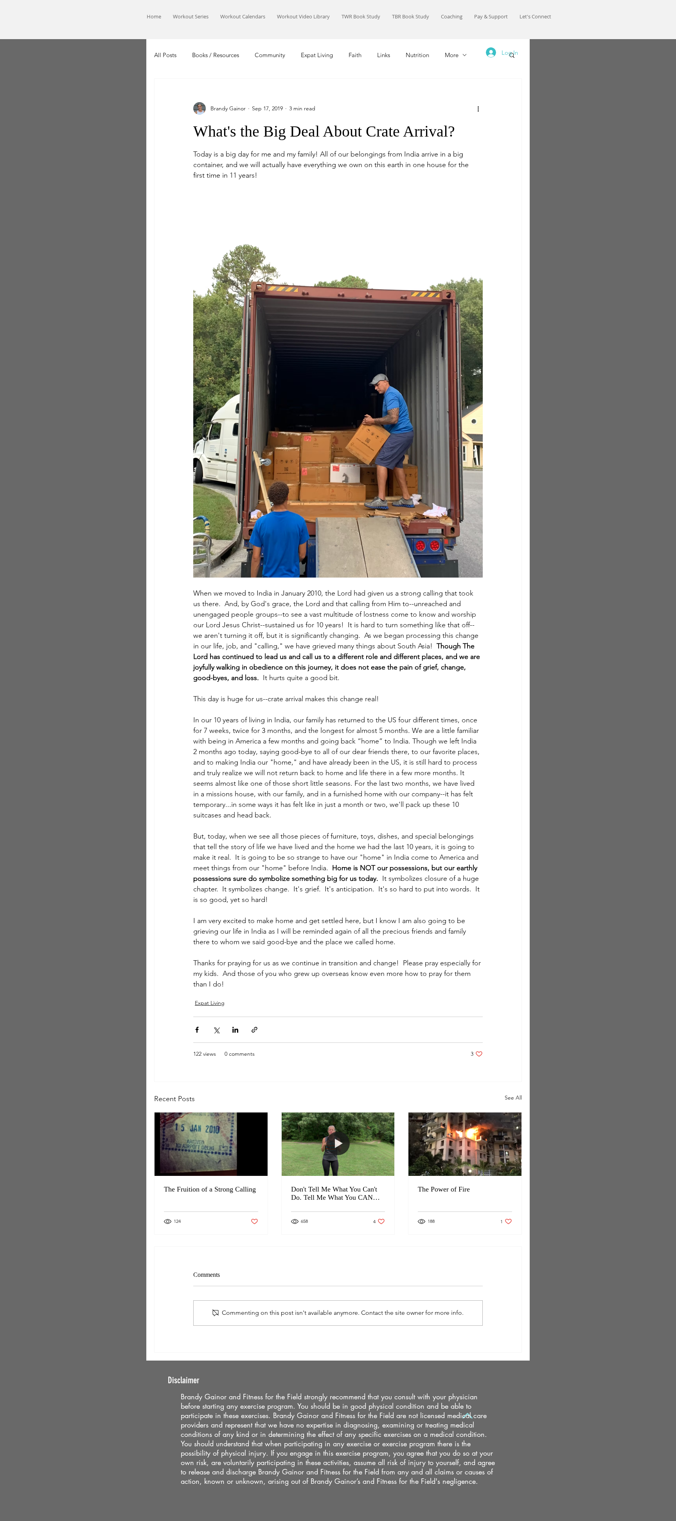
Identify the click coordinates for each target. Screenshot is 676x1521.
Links (383, 55)
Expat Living (317, 55)
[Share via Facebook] (197, 1029)
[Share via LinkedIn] (235, 1029)
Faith (355, 55)
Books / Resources (215, 55)
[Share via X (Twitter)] (216, 1029)
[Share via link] (254, 1029)
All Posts (165, 55)
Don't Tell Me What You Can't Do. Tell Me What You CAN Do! (334, 1193)
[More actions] (478, 108)
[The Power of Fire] (464, 1144)
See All (513, 1097)
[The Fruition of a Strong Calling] (211, 1144)
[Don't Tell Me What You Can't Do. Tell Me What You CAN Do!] (338, 1144)
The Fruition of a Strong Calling (210, 1189)
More (451, 55)
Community (270, 55)
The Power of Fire (444, 1189)
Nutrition (417, 55)
